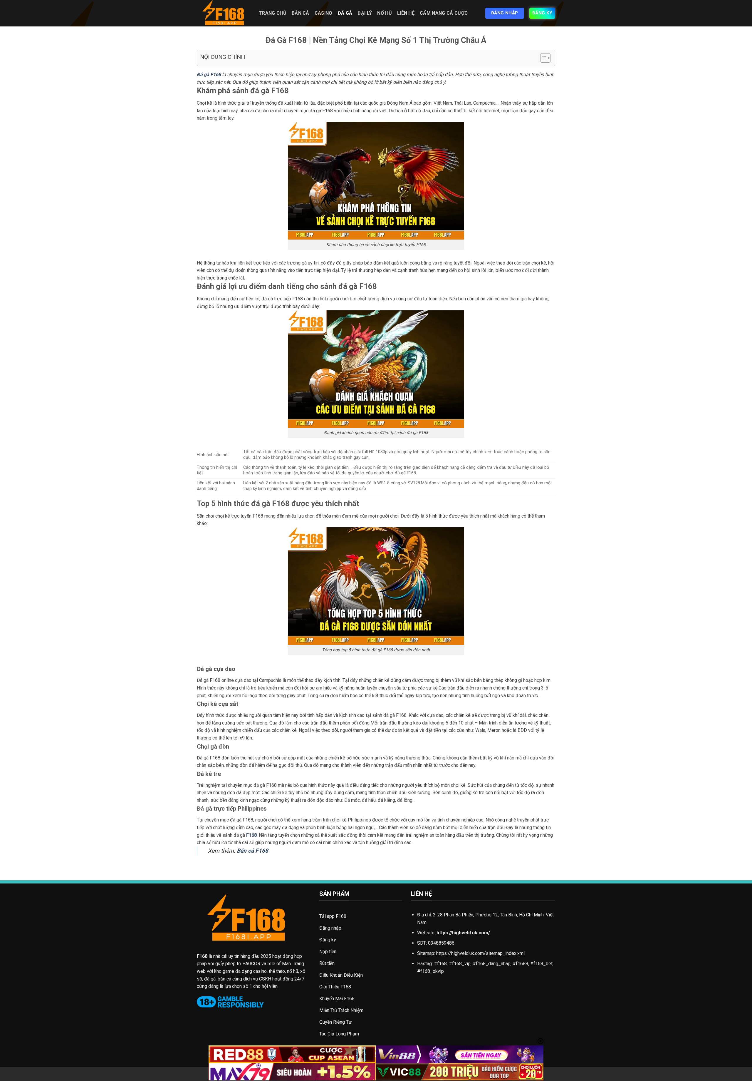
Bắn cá (300, 13)
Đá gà (345, 13)
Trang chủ (272, 13)
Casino (324, 13)
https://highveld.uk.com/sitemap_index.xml (480, 953)
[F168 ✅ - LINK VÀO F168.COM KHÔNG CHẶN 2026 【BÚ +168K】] (223, 13)
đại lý (364, 13)
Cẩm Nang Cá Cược (444, 13)
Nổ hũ (384, 13)
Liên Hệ (405, 13)
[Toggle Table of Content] (542, 58)
